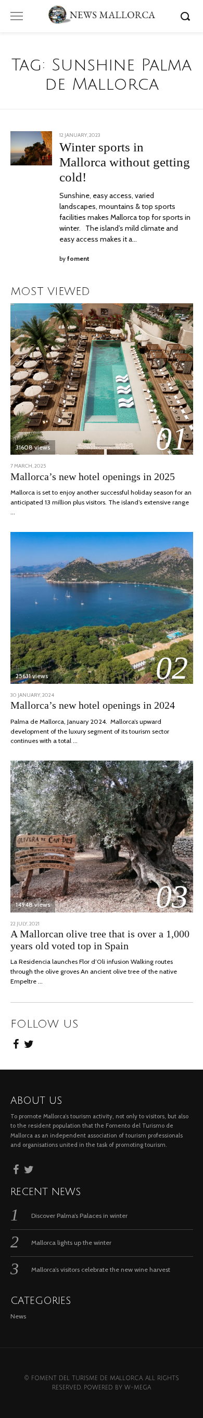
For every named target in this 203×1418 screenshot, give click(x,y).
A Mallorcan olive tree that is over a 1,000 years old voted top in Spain (99, 940)
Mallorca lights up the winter (71, 1242)
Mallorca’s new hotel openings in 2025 (92, 476)
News (18, 1316)
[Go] (187, 16)
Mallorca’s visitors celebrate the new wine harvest (100, 1269)
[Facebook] (15, 1042)
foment (78, 258)
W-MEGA (137, 1387)
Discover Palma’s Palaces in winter (79, 1215)
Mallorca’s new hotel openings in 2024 (92, 705)
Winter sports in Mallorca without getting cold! (124, 162)
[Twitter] (28, 1042)
